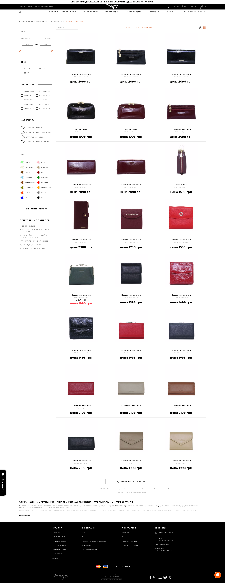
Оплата (29, 7)
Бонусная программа (130, 545)
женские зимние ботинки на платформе (34, 231)
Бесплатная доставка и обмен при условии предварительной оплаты (112, 2)
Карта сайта (86, 554)
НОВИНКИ (53, 12)
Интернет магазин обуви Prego (112, 578)
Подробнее (72, 474)
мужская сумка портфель (32, 248)
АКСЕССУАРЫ (154, 12)
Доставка (22, 7)
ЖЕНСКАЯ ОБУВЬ (69, 12)
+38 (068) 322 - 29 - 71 (194, 12)
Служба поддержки (89, 549)
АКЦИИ (170, 12)
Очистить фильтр (36, 209)
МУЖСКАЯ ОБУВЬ (91, 12)
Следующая (159, 488)
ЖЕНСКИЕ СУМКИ (112, 12)
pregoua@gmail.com (162, 544)
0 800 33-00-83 (163, 538)
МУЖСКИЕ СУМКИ (134, 12)
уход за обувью (27, 226)
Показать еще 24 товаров (133, 481)
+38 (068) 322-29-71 (166, 532)
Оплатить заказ (123, 566)
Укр (205, 6)
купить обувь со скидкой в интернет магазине (33, 236)
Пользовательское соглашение (94, 541)
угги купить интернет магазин (35, 241)
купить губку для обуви (31, 245)
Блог (50, 7)
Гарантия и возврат (40, 7)
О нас (84, 533)
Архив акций (87, 545)
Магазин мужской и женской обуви (112, 579)
